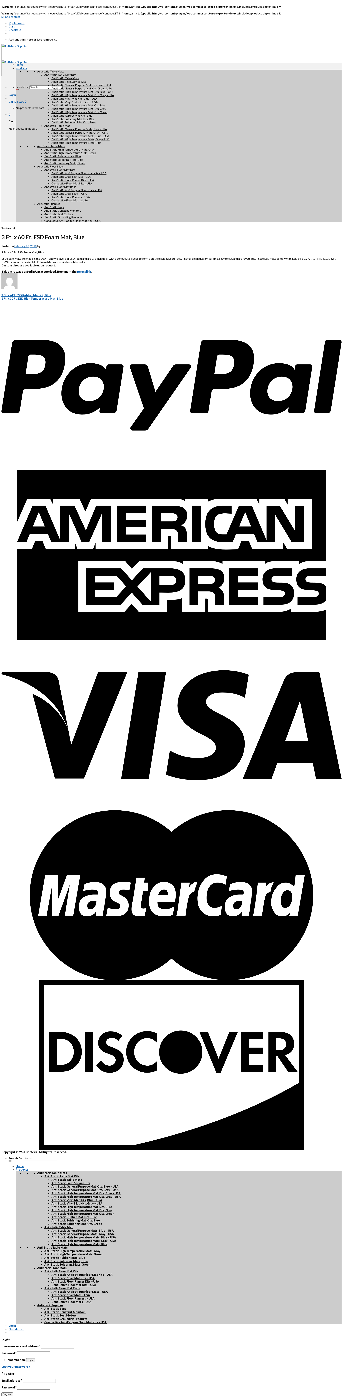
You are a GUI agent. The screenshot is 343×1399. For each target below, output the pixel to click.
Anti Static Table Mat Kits (60, 74)
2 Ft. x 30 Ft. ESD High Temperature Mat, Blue (32, 298)
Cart (12, 26)
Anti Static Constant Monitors (62, 210)
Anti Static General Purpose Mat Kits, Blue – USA (81, 85)
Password (9, 1353)
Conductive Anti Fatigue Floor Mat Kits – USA (72, 220)
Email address (11, 1380)
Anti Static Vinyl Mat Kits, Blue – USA (74, 98)
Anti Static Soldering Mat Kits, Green (73, 122)
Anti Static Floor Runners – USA (70, 197)
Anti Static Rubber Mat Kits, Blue (71, 115)
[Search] (17, 89)
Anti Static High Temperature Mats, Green (70, 152)
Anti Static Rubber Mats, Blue (62, 156)
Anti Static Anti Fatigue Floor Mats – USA (76, 190)
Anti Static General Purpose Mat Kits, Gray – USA (81, 88)
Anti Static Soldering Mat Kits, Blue (73, 119)
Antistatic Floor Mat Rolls (60, 186)
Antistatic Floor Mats (50, 166)
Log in (31, 1360)
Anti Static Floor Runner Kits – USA (72, 180)
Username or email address (21, 1346)
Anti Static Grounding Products (63, 217)
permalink (84, 271)
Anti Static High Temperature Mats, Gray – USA (80, 139)
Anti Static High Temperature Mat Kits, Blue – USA (82, 91)
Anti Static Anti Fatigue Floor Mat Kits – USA (78, 173)
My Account (16, 23)
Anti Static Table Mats (65, 78)
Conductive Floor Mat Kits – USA (71, 183)
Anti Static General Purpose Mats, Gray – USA (79, 132)
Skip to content (10, 16)
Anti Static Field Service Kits (68, 81)
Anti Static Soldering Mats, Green (64, 163)
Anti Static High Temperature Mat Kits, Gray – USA (82, 95)
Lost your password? (15, 1366)
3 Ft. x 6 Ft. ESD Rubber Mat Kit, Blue (26, 295)
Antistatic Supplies (48, 203)
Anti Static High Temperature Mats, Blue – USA (80, 136)
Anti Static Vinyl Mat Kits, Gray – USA (74, 102)
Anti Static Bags (54, 207)
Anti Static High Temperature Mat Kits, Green (79, 112)
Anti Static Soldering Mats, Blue (63, 159)
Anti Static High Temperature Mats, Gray (69, 149)
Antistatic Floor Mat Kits (59, 169)
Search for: (22, 87)
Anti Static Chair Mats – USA (69, 193)
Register (7, 1394)
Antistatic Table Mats (50, 71)
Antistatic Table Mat (57, 125)
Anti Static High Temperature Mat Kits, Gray (78, 108)
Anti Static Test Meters (58, 214)
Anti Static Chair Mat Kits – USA (71, 176)
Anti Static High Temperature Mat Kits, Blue (78, 105)
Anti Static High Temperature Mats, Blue (76, 142)
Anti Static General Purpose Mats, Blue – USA (79, 129)
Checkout (15, 29)
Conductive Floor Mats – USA (69, 200)
